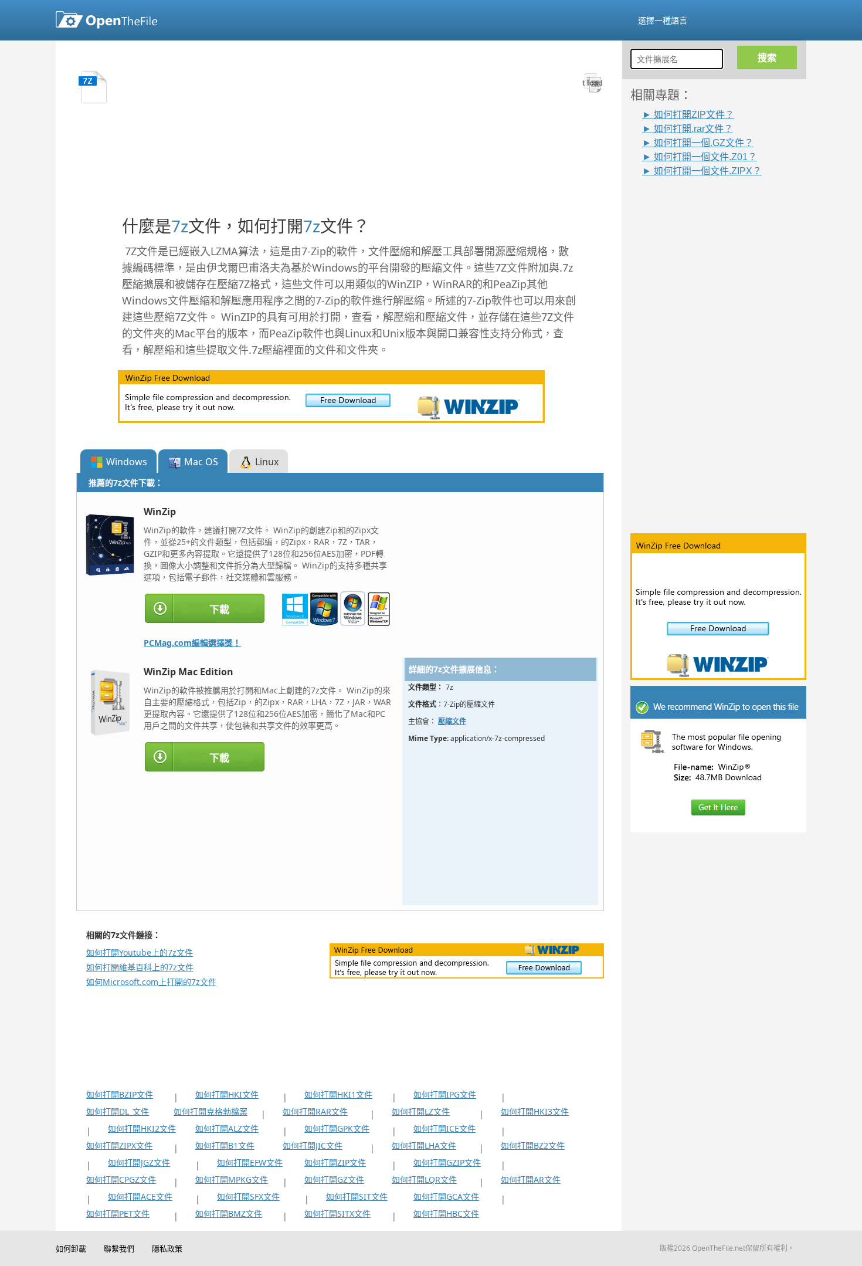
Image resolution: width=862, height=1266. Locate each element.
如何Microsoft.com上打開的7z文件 (151, 981)
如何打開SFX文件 (248, 1196)
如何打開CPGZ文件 (121, 1179)
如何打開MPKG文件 (231, 1179)
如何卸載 (71, 1248)
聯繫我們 (119, 1248)
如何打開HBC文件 (446, 1213)
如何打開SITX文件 (337, 1213)
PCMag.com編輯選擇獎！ (192, 642)
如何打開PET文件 (118, 1213)
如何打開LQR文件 (424, 1179)
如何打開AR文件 (531, 1179)
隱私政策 (167, 1248)
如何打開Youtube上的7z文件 (139, 952)
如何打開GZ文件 (334, 1179)
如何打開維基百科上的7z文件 (140, 967)
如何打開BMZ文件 (228, 1213)
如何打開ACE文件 (140, 1196)
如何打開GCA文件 (446, 1196)
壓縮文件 (452, 721)
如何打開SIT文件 (357, 1196)
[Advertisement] (724, 351)
